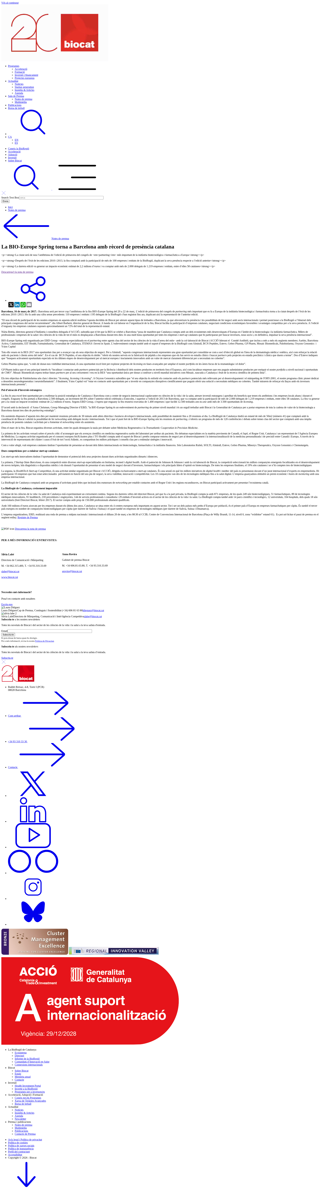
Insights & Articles (24, 90)
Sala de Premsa (16, 96)
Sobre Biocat (15, 160)
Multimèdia (21, 102)
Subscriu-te (7, 657)
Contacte (13, 767)
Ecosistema (21, 1052)
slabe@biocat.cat (10, 571)
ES (16, 142)
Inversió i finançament (26, 75)
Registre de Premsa (28, 517)
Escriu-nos (7, 604)
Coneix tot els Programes (28, 1097)
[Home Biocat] (54, 60)
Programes (13, 66)
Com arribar (14, 715)
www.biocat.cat (9, 577)
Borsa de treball (16, 108)
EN (16, 139)
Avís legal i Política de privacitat (25, 1139)
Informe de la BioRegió (27, 1058)
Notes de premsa (23, 99)
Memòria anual (23, 1076)
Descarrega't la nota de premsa (17, 272)
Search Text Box (10, 197)
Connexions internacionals (29, 1064)
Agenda (19, 93)
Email (4, 631)
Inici (10, 207)
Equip (18, 1073)
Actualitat (13, 81)
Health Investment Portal (28, 1085)
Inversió (12, 157)
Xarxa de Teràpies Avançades (30, 1100)
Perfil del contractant (19, 1151)
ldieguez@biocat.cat (93, 610)
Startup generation (24, 87)
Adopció (12, 154)
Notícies (19, 84)
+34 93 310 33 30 (18, 741)
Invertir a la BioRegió (26, 1088)
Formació (20, 72)
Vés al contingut (10, 2)
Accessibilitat (15, 1154)
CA (10, 136)
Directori (19, 1055)
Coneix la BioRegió (18, 148)
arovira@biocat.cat (72, 571)
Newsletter (20, 1118)
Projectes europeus (24, 78)
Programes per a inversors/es (30, 1091)
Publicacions (14, 105)
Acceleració (21, 69)
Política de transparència (21, 1148)
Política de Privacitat (44, 641)
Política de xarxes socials (21, 1145)
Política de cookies (18, 1142)
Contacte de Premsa (25, 1133)
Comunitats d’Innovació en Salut (32, 1061)
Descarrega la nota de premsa (30, 528)
